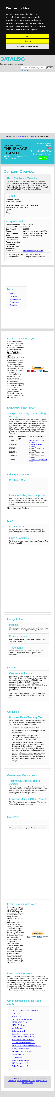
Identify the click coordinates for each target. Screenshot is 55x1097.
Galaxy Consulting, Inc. (20, 1049)
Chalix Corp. (16, 1013)
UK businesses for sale (26, 1081)
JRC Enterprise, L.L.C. (20, 1063)
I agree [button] (27, 36)
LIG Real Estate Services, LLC (23, 1043)
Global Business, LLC (20, 1066)
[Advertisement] (27, 102)
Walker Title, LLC (18, 1054)
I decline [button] (27, 41)
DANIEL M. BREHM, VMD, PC (23, 1037)
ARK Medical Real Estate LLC (23, 1040)
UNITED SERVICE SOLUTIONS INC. (26, 1010)
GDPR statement (40, 1079)
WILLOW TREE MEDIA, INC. (23, 1019)
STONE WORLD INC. (20, 1022)
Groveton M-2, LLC (19, 1057)
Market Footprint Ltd (25, 1079)
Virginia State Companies (25, 136)
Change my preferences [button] (27, 46)
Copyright (12, 1079)
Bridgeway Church (18, 1031)
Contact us (12, 1081)
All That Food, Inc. (19, 1025)
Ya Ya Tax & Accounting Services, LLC (26, 1046)
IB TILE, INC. (17, 1016)
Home (6, 136)
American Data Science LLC (22, 1060)
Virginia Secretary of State (33, 251)
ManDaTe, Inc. (17, 1028)
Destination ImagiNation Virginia (23, 1034)
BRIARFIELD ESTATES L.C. (22, 1051)
